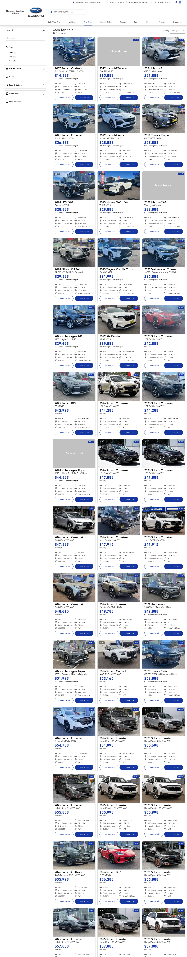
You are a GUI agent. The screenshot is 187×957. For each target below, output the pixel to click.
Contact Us (84, 98)
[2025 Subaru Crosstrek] (163, 319)
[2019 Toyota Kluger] (163, 118)
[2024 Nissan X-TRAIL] (74, 252)
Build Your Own (54, 22)
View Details (65, 98)
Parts (136, 22)
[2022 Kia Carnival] (119, 319)
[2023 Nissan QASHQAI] (119, 185)
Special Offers (106, 22)
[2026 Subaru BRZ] (119, 855)
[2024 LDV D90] (74, 185)
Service (123, 22)
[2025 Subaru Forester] (163, 721)
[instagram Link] (180, 2)
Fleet (148, 22)
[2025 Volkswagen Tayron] (74, 654)
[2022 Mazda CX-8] (163, 185)
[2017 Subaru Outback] (74, 51)
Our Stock (88, 22)
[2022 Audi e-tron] (163, 587)
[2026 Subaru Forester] (119, 587)
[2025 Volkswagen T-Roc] (74, 319)
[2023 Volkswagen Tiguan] (163, 252)
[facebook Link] (176, 2)
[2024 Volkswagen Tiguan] (74, 453)
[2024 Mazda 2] (163, 51)
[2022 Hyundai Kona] (119, 118)
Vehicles (72, 22)
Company (177, 22)
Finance (162, 22)
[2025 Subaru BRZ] (74, 386)
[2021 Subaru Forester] (74, 118)
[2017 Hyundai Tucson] (119, 51)
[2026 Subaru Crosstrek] (119, 386)
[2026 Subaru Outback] (119, 654)
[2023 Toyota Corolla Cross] (119, 252)
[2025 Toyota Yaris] (163, 654)
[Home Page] (25, 12)
